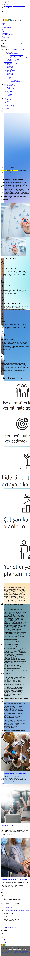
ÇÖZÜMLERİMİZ (8, 52)
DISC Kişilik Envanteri (12, 63)
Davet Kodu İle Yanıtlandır (13, 107)
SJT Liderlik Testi (14, 80)
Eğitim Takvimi (10, 88)
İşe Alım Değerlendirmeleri (16, 55)
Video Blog (9, 100)
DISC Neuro (10, 64)
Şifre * (2, 45)
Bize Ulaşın (9, 97)
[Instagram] (4, 14)
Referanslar (9, 94)
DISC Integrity (10, 66)
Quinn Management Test (16, 81)
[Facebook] (4, 10)
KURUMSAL (5, 37)
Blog (8, 101)
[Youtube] (4, 15)
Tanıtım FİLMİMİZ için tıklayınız (9, 943)
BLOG (5, 98)
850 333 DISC (8, 7)
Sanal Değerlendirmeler (15, 56)
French (15, 6)
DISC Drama (10, 87)
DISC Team (10, 74)
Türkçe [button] (6, 4)
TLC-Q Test (13, 83)
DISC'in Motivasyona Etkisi (8, 825)
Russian (19, 6)
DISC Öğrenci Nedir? (6, 27)
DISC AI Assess (11, 70)
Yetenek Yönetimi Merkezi (13, 59)
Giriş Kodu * (4, 43)
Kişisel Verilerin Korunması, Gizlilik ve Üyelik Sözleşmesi (16, 910)
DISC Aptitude (10, 67)
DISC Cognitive (11, 69)
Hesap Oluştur (4, 26)
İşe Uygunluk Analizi (12, 60)
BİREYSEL (5, 30)
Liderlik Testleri (10, 78)
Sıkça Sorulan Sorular (6, 29)
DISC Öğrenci (10, 73)
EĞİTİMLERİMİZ (8, 84)
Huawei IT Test (10, 71)
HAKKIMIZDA (8, 90)
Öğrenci (4, 23)
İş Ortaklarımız (10, 93)
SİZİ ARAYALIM (19, 49)
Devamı (2, 201)
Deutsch (10, 6)
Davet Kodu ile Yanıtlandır (7, 34)
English (6, 6)
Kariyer (8, 95)
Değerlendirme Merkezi (12, 53)
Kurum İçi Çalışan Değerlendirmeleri (19, 57)
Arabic (23, 6)
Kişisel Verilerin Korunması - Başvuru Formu (14, 907)
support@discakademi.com (10, 927)
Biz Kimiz (9, 91)
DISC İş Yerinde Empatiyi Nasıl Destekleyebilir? (13, 773)
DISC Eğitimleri (11, 85)
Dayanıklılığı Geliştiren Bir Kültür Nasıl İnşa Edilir (14, 879)
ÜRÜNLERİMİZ (8, 62)
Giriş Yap (3, 24)
